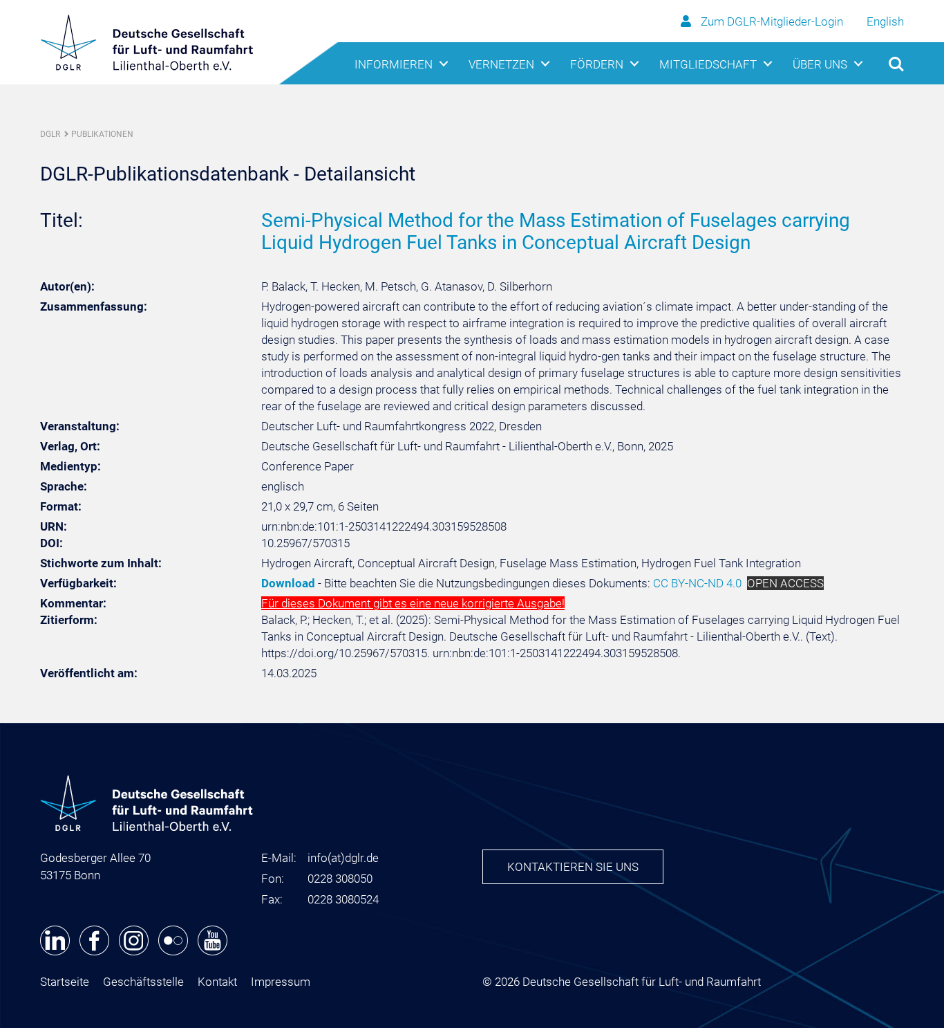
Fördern (596, 64)
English (885, 21)
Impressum (280, 982)
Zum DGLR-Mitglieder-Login (772, 21)
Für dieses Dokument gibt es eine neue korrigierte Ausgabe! (413, 603)
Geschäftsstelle (143, 982)
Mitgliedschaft (708, 64)
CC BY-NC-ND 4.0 (697, 583)
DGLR (50, 134)
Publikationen (102, 134)
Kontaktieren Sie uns (573, 867)
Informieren (394, 64)
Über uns (820, 64)
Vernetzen (501, 64)
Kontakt (217, 982)
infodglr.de (343, 858)
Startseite (64, 982)
